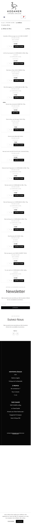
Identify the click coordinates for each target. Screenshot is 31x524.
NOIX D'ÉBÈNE (15, 74)
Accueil (2, 22)
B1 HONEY (15, 240)
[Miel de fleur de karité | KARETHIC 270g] (15, 102)
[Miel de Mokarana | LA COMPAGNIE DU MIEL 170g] (15, 200)
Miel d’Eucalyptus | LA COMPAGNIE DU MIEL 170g (15, 87)
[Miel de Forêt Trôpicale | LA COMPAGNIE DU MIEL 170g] (15, 165)
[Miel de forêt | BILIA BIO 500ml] (15, 134)
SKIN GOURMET (15, 39)
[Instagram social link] (17, 333)
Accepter (19, 521)
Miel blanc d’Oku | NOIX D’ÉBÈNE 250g (15, 70)
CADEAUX (15, 55)
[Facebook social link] (13, 333)
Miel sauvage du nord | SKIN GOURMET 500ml (15, 253)
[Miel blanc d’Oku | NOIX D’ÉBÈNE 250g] (15, 68)
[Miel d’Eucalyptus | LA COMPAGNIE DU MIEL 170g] (15, 85)
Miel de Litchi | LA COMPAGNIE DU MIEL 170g (15, 185)
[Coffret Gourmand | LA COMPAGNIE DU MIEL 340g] (15, 51)
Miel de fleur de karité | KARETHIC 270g (15, 104)
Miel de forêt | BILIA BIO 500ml (15, 136)
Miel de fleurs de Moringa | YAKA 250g (15, 119)
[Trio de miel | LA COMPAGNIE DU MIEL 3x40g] (15, 268)
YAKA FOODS (15, 123)
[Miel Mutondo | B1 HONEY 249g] (15, 234)
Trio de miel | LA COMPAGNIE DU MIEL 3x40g (15, 270)
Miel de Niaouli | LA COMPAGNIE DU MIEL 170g (15, 219)
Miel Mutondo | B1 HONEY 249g (15, 236)
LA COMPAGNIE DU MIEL (15, 56)
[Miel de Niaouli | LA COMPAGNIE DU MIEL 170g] (15, 217)
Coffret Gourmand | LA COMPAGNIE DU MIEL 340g (15, 53)
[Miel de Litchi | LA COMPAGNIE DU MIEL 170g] (15, 183)
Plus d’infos (11, 521)
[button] (4, 17)
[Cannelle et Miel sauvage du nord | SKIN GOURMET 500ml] (15, 33)
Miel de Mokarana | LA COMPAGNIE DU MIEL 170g (15, 202)
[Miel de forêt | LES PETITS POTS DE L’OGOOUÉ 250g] (15, 149)
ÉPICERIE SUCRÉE (10, 22)
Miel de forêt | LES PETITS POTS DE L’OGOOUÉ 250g (15, 151)
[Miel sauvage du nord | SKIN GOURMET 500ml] (15, 251)
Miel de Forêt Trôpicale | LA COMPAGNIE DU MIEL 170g (15, 168)
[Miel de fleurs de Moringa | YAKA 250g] (15, 117)
